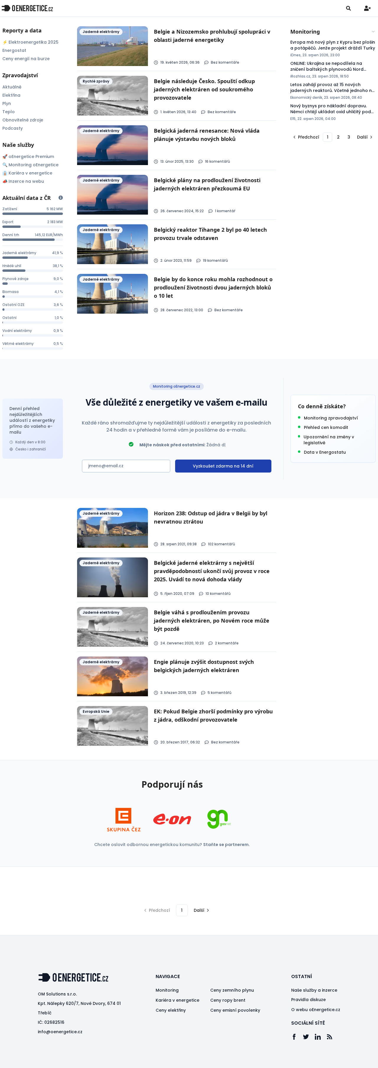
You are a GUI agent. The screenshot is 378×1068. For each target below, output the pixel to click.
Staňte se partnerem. (226, 845)
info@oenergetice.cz (60, 1032)
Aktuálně (12, 87)
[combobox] (333, 31)
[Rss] (332, 1037)
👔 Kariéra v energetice (27, 173)
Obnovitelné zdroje (22, 120)
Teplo (8, 112)
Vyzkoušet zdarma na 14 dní (223, 466)
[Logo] (27, 8)
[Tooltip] (60, 197)
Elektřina (11, 95)
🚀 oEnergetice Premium (28, 156)
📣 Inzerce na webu (23, 181)
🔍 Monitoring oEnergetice (30, 165)
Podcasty (12, 128)
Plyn (6, 103)
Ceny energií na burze (26, 59)
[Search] (348, 8)
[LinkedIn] (321, 1037)
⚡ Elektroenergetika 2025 (30, 42)
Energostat (14, 50)
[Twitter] (309, 1037)
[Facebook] (297, 1037)
